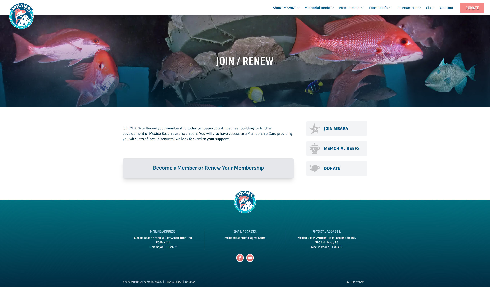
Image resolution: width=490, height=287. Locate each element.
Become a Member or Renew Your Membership (208, 167)
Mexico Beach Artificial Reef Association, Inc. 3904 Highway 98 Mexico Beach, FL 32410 (327, 242)
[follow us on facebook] (240, 258)
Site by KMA (357, 282)
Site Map (190, 282)
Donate (472, 8)
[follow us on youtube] (250, 258)
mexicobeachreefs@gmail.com (245, 238)
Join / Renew (245, 61)
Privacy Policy (173, 282)
